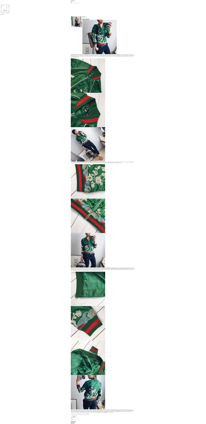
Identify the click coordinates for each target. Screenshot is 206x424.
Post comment (73, 421)
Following (87, 19)
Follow (84, 19)
